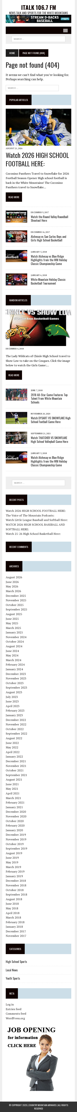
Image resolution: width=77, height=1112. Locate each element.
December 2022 (16, 720)
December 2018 (16, 881)
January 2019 (14, 876)
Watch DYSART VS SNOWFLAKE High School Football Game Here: (51, 420)
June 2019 (12, 858)
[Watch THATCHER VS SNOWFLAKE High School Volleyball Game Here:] (16, 441)
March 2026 (13, 591)
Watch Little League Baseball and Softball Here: (37, 520)
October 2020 (15, 821)
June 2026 (12, 582)
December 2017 (16, 931)
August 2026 (14, 577)
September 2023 (16, 687)
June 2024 (12, 651)
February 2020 (15, 825)
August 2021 (14, 779)
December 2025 (16, 596)
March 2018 (13, 917)
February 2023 (15, 710)
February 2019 (15, 871)
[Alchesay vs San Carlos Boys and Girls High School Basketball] (16, 240)
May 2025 (12, 623)
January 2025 (14, 632)
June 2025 (12, 619)
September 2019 (16, 848)
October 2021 (15, 770)
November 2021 (16, 766)
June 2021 (12, 784)
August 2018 (14, 899)
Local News (12, 970)
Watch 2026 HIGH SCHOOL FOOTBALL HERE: (37, 159)
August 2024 (14, 646)
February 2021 (15, 802)
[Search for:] (32, 88)
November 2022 (16, 724)
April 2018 (13, 913)
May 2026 (12, 586)
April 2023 (13, 706)
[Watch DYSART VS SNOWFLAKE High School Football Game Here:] (16, 421)
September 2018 (16, 894)
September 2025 (16, 609)
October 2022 (15, 729)
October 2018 (15, 890)
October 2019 (15, 844)
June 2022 (12, 743)
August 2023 (14, 692)
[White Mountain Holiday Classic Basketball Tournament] (16, 283)
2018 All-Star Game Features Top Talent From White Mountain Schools (49, 399)
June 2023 (12, 701)
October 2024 (15, 641)
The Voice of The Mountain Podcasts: (30, 515)
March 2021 (13, 798)
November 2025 (16, 600)
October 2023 (15, 683)
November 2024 (16, 637)
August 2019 (14, 853)
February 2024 (15, 664)
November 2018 (16, 885)
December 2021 (16, 761)
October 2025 (15, 605)
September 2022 (16, 733)
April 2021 (13, 793)
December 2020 (16, 812)
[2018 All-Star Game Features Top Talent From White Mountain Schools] (16, 398)
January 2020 (14, 830)
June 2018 (12, 904)
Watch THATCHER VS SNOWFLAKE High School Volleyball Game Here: (49, 440)
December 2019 (16, 835)
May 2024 (12, 655)
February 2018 (15, 922)
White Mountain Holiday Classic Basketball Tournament (48, 281)
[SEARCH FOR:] (38, 38)
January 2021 (14, 807)
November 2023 (16, 678)
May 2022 (12, 747)
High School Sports (16, 961)
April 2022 (13, 752)
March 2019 (13, 867)
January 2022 (14, 756)
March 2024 (13, 660)
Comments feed (16, 1014)
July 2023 (12, 697)
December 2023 (16, 674)
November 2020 (16, 816)
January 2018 (14, 927)
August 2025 (14, 614)
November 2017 (16, 936)
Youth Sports (13, 978)
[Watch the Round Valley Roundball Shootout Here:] (16, 220)
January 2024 (14, 669)
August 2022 (14, 738)
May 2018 (12, 908)
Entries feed (13, 1009)
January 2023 (14, 715)
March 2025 (13, 628)
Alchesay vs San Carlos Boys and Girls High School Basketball (48, 238)
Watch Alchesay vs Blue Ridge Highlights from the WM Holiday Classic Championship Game (49, 260)
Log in (10, 1004)
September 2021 (16, 775)
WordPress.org (15, 1018)
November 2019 (16, 839)
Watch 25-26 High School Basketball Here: (33, 534)
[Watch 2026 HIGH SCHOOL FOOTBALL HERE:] (38, 143)
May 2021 (12, 789)
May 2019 (12, 862)
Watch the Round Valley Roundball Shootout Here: (49, 219)
